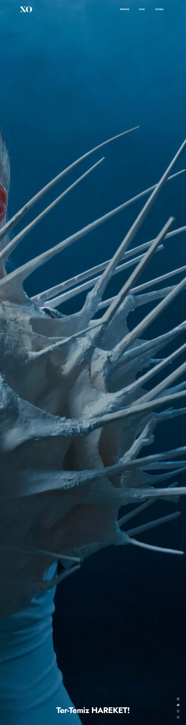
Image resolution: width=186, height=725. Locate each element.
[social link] (178, 698)
